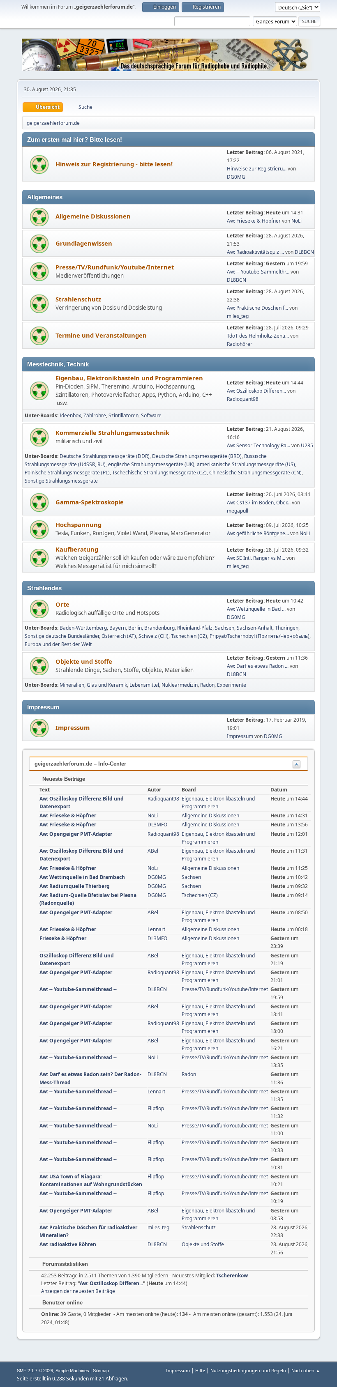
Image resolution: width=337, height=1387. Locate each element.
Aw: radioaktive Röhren (67, 1244)
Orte (62, 604)
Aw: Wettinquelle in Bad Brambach (82, 877)
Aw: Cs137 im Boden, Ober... (259, 502)
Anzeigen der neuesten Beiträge (78, 1291)
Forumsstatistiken (64, 1264)
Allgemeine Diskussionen (93, 216)
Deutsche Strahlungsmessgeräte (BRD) (197, 456)
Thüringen (286, 627)
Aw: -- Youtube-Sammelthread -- (78, 989)
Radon (207, 684)
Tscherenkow (232, 1275)
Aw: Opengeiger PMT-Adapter (75, 833)
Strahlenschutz (78, 299)
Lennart (156, 929)
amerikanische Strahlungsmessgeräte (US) (246, 464)
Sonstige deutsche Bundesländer (62, 636)
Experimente (231, 684)
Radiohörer (239, 343)
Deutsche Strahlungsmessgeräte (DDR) (105, 456)
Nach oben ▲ (305, 1370)
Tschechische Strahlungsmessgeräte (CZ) (159, 472)
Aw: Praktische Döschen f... (257, 307)
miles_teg (238, 316)
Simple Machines (72, 1370)
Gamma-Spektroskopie (89, 502)
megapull (237, 510)
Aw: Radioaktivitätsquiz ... (255, 251)
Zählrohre (94, 415)
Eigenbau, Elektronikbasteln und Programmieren (129, 378)
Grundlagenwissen (83, 243)
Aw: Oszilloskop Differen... (256, 390)
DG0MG (236, 176)
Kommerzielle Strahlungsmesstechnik (112, 432)
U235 (307, 445)
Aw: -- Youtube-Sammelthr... (258, 271)
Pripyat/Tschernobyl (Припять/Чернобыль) (259, 636)
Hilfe (200, 1370)
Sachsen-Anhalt (254, 627)
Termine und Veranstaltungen (101, 335)
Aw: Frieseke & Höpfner (254, 220)
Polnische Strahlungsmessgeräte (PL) (67, 472)
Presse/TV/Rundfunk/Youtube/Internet (114, 267)
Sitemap (101, 1370)
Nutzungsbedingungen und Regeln (248, 1370)
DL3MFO (157, 824)
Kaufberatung (76, 549)
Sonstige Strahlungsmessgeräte (61, 480)
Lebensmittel (144, 684)
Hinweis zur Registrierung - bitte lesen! (114, 164)
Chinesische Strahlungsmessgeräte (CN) (255, 472)
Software (151, 415)
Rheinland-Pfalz (194, 627)
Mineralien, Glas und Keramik (93, 684)
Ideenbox (70, 415)
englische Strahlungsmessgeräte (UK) (151, 464)
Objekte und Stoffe (83, 661)
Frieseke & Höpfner (62, 938)
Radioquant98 (243, 399)
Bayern (117, 627)
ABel (153, 850)
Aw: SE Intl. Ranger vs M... (256, 557)
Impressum (72, 727)
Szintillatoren (123, 415)
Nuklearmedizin (180, 684)
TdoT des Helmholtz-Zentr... (258, 335)
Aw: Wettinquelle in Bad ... (256, 608)
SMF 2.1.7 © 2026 (35, 1370)
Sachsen (224, 627)
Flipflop (156, 1108)
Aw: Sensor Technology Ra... (258, 445)
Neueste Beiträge (63, 779)
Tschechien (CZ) (189, 636)
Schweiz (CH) (153, 636)
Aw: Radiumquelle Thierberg (74, 886)
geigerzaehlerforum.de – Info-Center (80, 764)
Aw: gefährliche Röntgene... (258, 533)
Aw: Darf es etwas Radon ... (258, 665)
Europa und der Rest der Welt (58, 644)
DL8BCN (304, 251)
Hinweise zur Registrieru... (256, 168)
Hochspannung (78, 524)
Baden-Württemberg (83, 627)
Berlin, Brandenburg (151, 627)
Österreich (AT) (119, 636)
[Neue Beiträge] (39, 164)
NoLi (296, 220)
